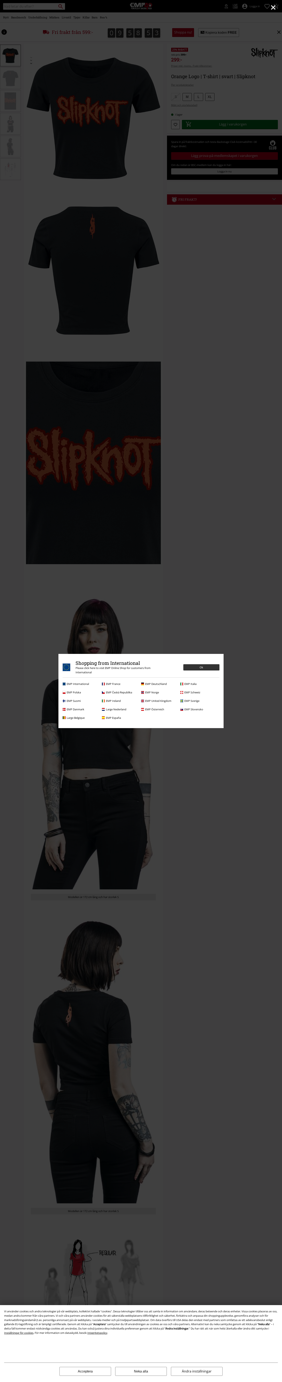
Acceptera (85, 1371)
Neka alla (141, 1371)
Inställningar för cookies (18, 1333)
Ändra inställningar (197, 1371)
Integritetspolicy (97, 1333)
